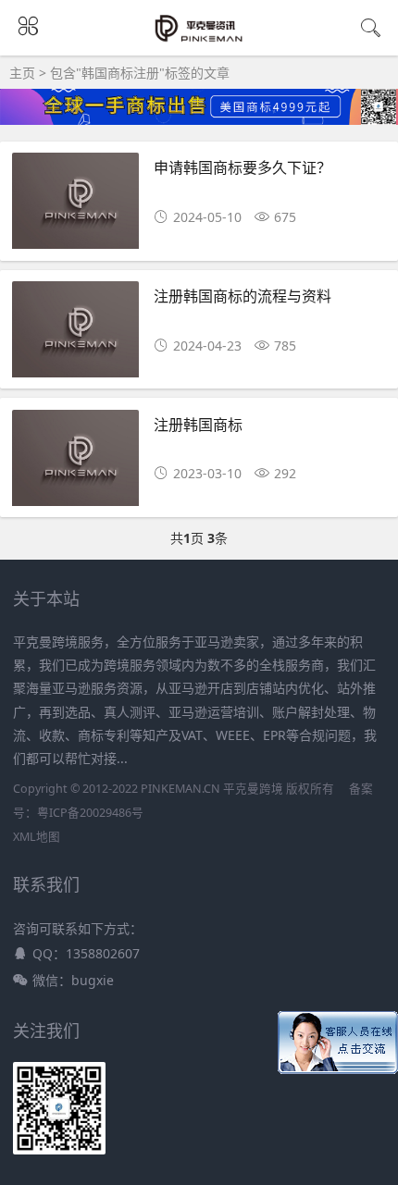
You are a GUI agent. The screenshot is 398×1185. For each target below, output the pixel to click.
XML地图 (36, 837)
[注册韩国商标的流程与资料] (75, 334)
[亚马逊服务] (199, 39)
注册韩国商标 (198, 424)
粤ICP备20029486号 (90, 813)
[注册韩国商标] (75, 463)
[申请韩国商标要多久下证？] (75, 206)
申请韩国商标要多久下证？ (242, 167)
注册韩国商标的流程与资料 (242, 295)
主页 (22, 72)
